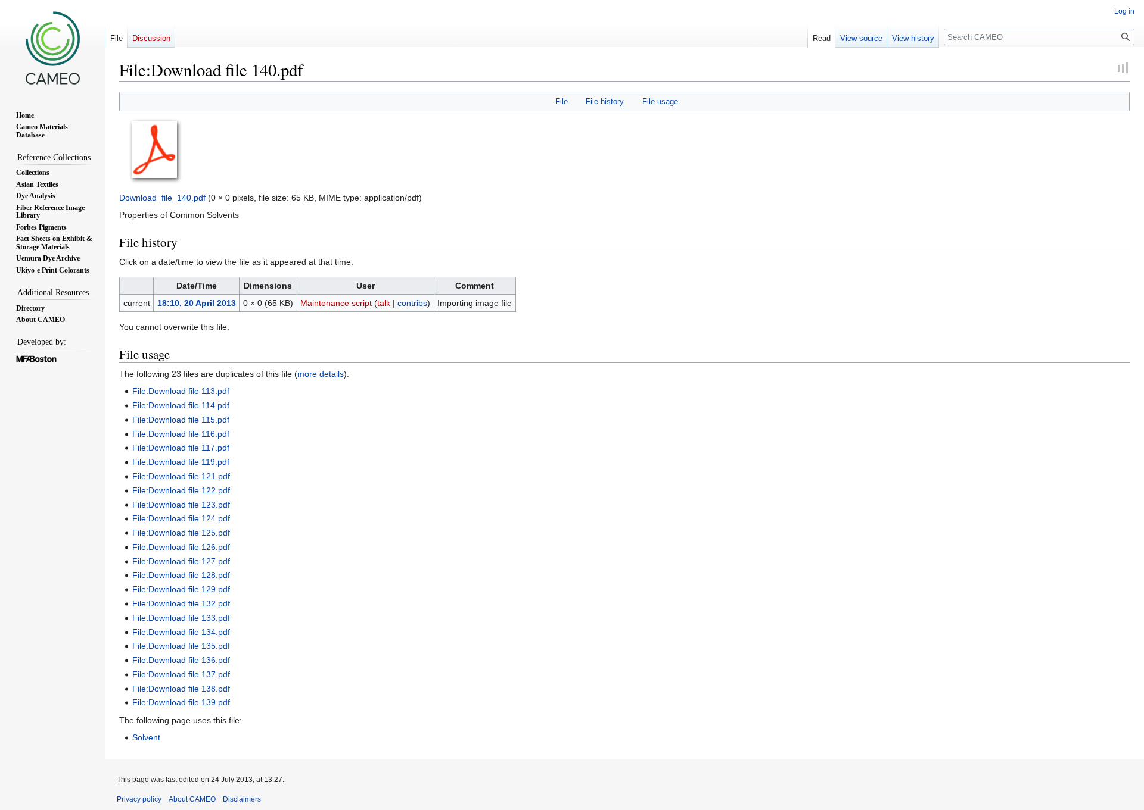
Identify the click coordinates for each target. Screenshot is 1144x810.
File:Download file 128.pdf (181, 575)
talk (383, 303)
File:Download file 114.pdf (180, 405)
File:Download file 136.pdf (181, 660)
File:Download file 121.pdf (181, 476)
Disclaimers (242, 799)
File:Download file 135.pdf (181, 645)
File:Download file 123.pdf (181, 504)
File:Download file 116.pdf (180, 434)
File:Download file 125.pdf (181, 532)
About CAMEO (192, 799)
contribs (412, 303)
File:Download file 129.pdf (181, 589)
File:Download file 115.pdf (180, 419)
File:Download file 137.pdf (181, 674)
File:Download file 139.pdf (181, 702)
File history (605, 101)
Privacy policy (139, 799)
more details (320, 374)
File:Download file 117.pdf (180, 447)
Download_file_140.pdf (162, 197)
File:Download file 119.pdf (180, 462)
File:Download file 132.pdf (181, 603)
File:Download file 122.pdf (181, 490)
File (561, 101)
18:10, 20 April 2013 (196, 303)
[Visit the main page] (52, 47)
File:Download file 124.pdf (181, 518)
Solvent (146, 737)
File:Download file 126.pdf (181, 547)
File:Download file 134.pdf (181, 632)
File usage (660, 101)
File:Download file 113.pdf (180, 391)
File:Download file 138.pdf (181, 688)
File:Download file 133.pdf (181, 618)
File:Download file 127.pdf (181, 561)
